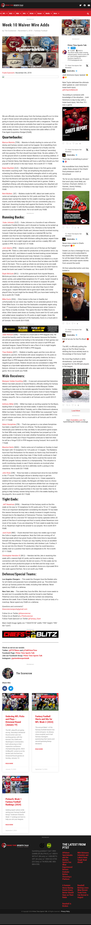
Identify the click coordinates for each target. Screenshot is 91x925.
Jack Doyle (6, 533)
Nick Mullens (7, 194)
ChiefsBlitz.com (76, 420)
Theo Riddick (7, 352)
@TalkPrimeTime (30, 650)
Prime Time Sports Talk (25, 653)
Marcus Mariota (8, 142)
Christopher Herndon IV (11, 556)
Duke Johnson (8, 222)
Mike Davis (6, 299)
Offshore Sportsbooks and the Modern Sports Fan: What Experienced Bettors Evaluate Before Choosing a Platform (67, 865)
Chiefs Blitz (71, 71)
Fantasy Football (40, 31)
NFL (4, 13)
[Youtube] (89, 5)
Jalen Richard (7, 335)
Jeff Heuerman (8, 504)
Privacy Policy (65, 911)
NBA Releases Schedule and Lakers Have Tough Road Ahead (83, 857)
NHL (24, 13)
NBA (17, 13)
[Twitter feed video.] (75, 297)
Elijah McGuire (8, 274)
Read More (9, 763)
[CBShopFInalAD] (30, 67)
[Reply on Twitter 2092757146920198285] (64, 323)
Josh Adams (7, 248)
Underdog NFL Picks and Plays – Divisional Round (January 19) (15, 720)
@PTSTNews (14, 650)
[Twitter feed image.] (75, 124)
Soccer (39, 13)
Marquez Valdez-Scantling (12, 381)
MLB (10, 13)
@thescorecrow (25, 613)
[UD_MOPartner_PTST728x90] (30, 332)
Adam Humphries (9, 424)
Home (1, 13)
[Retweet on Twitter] (66, 65)
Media (48, 13)
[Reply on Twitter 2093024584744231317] (64, 143)
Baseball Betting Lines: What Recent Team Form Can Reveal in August (83, 891)
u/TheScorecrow (26, 616)
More (55, 13)
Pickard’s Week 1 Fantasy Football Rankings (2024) (14, 802)
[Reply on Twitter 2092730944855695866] (64, 405)
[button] (87, 13)
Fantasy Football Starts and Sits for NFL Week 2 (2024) (44, 719)
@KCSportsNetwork (70, 90)
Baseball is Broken (66, 904)
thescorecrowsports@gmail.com (14, 609)
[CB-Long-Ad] (30, 637)
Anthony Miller (8, 404)
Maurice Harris (8, 447)
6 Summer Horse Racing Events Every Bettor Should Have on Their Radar (68, 891)
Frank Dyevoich (8, 73)
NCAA (31, 13)
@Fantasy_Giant (34, 619)
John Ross (6, 473)
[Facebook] (85, 5)
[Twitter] (80, 5)
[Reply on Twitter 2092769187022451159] (64, 227)
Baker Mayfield (8, 168)
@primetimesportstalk (20, 658)
